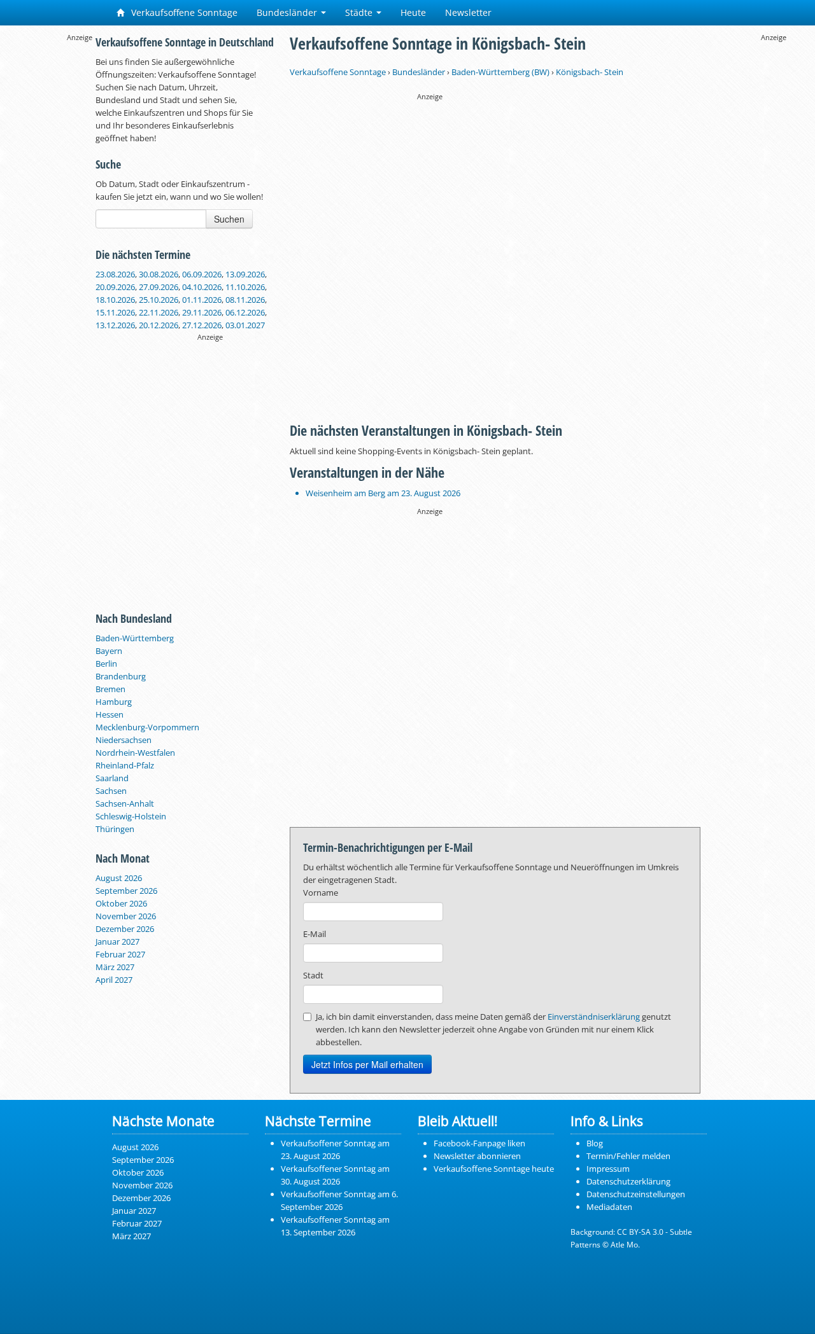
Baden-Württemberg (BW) (500, 72)
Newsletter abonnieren (477, 1156)
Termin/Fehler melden (628, 1156)
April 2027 (114, 979)
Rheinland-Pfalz (125, 765)
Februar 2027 (120, 954)
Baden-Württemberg (135, 638)
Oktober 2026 (121, 903)
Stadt (313, 975)
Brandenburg (121, 676)
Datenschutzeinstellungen (635, 1194)
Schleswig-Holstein (131, 816)
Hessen (110, 714)
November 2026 (126, 916)
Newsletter (468, 12)
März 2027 (115, 967)
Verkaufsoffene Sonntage (183, 12)
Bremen (110, 689)
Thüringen (115, 829)
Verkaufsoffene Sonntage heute (494, 1168)
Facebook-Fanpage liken (479, 1143)
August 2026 (119, 878)
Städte (360, 12)
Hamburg (114, 701)
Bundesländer (288, 12)
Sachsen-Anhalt (125, 803)
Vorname (320, 892)
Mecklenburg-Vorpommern (147, 727)
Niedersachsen (124, 740)
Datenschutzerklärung (628, 1181)
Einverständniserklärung (594, 1016)
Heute (413, 12)
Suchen (229, 218)
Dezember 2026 (125, 928)
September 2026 (126, 890)
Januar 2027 (117, 941)
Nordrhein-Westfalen (135, 752)
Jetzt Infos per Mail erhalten (367, 1064)
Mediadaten (609, 1206)
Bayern (109, 651)
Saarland (112, 778)
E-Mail (314, 934)
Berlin (106, 663)
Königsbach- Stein (589, 72)
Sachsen (111, 790)
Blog (594, 1143)
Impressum (608, 1168)
